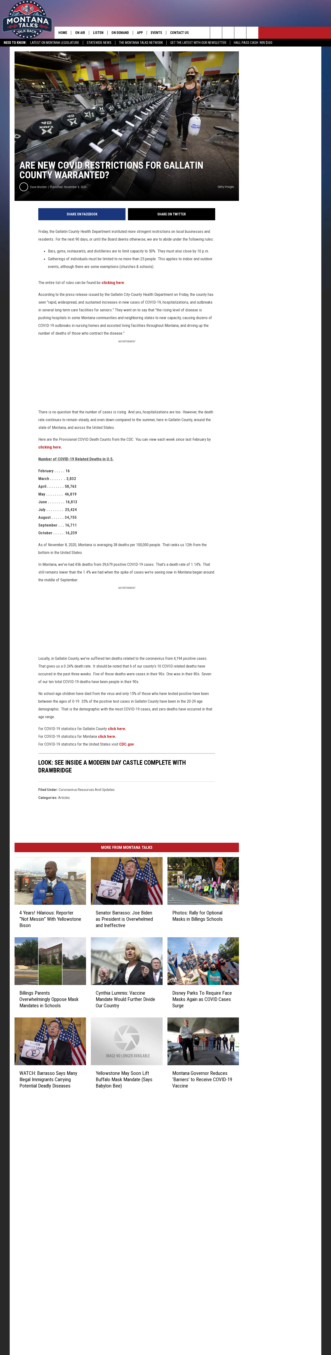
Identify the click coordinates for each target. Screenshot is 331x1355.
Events (156, 33)
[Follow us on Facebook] (240, 33)
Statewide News (99, 43)
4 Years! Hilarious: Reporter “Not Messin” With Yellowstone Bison (50, 919)
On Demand (120, 33)
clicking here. (50, 447)
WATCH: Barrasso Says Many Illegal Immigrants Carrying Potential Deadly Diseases (48, 1079)
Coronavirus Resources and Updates (87, 790)
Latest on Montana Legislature (54, 43)
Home (62, 33)
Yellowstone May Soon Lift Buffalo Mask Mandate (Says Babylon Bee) (124, 1079)
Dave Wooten (38, 187)
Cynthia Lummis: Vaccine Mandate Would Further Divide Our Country (125, 999)
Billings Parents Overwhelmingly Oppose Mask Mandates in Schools (49, 999)
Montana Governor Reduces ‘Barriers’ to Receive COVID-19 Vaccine (202, 1079)
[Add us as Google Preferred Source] (228, 33)
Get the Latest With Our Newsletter (198, 43)
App (140, 33)
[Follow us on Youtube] (252, 33)
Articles (64, 798)
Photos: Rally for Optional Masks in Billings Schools (197, 916)
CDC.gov (126, 744)
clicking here (113, 282)
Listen (98, 33)
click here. (117, 728)
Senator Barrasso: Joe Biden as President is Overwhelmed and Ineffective (124, 919)
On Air (80, 33)
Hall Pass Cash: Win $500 (253, 43)
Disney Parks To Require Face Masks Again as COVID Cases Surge (202, 999)
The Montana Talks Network (141, 43)
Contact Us (179, 33)
